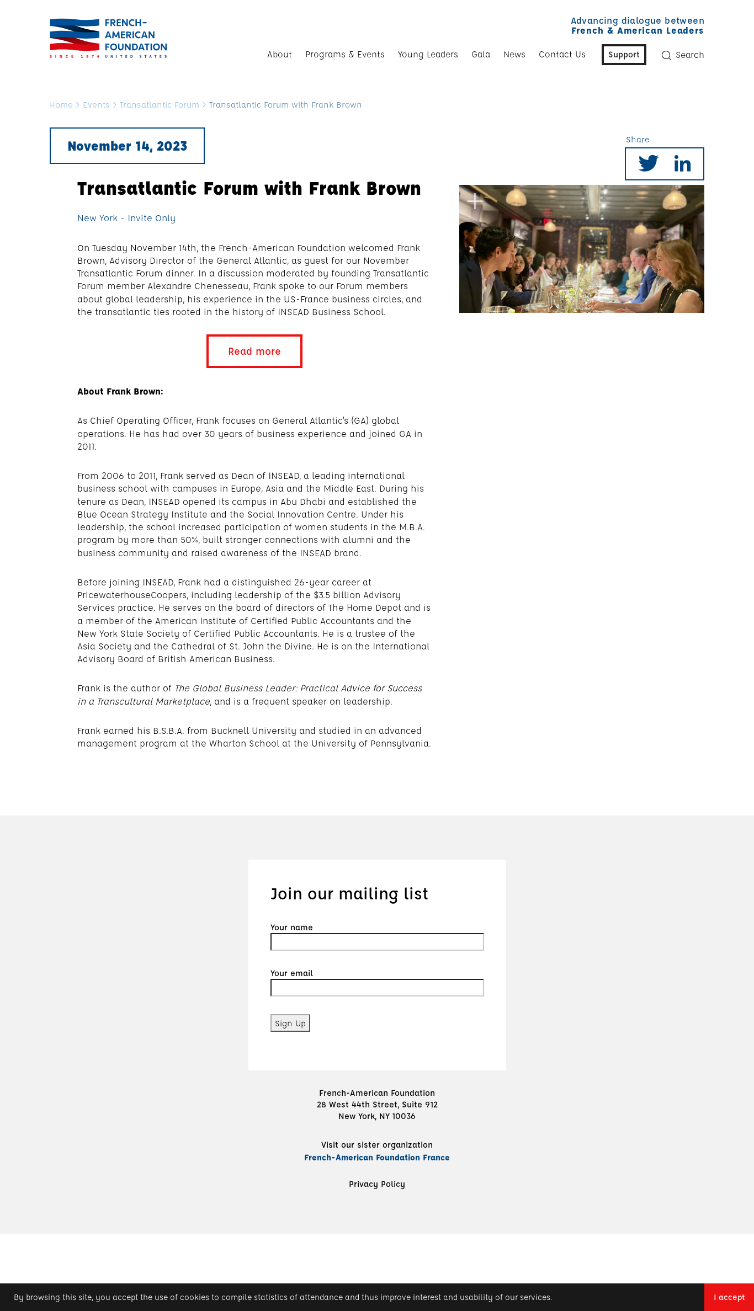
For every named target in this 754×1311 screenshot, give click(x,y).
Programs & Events (345, 54)
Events (96, 104)
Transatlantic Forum (159, 104)
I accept (729, 1297)
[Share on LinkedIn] (683, 167)
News (514, 54)
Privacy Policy (377, 1183)
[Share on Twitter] (648, 167)
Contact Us (562, 54)
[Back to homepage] (105, 38)
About (279, 54)
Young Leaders (428, 54)
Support (624, 54)
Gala (480, 54)
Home (61, 104)
